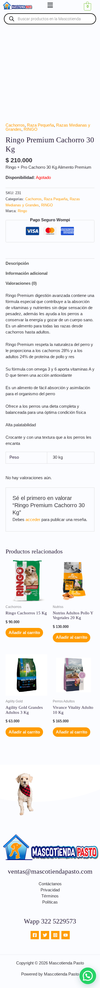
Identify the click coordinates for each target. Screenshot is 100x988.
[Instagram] (55, 935)
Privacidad (50, 890)
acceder (33, 519)
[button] (50, 5)
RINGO (31, 129)
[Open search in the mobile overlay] (50, 18)
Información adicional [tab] (27, 273)
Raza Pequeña (40, 125)
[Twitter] (45, 935)
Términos (50, 896)
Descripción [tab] (17, 263)
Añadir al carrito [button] (24, 632)
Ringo (22, 211)
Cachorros (15, 125)
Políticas (50, 902)
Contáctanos (50, 884)
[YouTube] (65, 935)
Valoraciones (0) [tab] (21, 283)
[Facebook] (35, 935)
